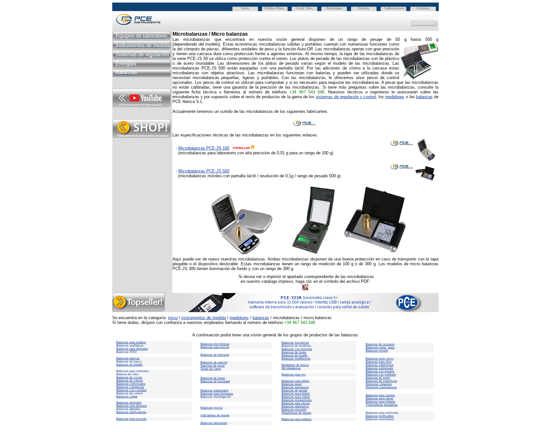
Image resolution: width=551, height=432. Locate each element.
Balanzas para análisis (131, 342)
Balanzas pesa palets (296, 397)
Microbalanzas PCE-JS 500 (203, 171)
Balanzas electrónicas (215, 344)
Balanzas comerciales (130, 383)
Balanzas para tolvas (379, 398)
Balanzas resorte (377, 350)
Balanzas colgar (126, 396)
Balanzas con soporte (380, 371)
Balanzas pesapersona (297, 400)
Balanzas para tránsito (380, 401)
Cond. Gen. (304, 8)
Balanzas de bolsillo (129, 364)
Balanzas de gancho (214, 362)
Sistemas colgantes (379, 384)
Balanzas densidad (128, 402)
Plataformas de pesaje (296, 412)
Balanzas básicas (128, 358)
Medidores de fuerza (295, 365)
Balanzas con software (381, 374)
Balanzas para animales (132, 348)
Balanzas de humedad (215, 381)
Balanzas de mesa (294, 352)
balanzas (424, 96)
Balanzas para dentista (131, 405)
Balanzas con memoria (297, 349)
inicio (173, 317)
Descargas (334, 8)
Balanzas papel (292, 384)
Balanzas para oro (293, 374)
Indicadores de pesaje (215, 415)
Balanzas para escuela (131, 419)
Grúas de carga (211, 368)
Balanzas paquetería (295, 387)
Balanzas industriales (215, 390)
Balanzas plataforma (295, 406)
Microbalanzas (291, 368)
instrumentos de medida (203, 317)
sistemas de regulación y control (346, 96)
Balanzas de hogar (213, 378)
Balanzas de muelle (294, 355)
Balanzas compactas (130, 387)
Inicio (245, 8)
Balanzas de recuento (380, 344)
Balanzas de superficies (381, 381)
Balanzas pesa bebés (296, 393)
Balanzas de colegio (129, 380)
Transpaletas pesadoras (382, 404)
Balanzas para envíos (215, 347)
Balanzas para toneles (380, 395)
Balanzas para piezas (296, 403)
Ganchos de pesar (213, 365)
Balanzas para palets (295, 381)
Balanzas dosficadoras (131, 412)
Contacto (423, 8)
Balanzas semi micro (379, 358)
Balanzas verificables (380, 416)
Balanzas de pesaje (294, 390)
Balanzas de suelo (378, 377)
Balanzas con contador (131, 390)
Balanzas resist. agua (380, 347)
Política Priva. (274, 8)
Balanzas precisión (294, 409)
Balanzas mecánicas (295, 342)
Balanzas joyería (212, 407)
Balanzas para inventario (217, 393)
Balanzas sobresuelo (379, 368)
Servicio (363, 8)
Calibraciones (394, 8)
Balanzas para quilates (297, 419)
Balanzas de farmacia (215, 354)
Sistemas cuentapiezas (381, 387)
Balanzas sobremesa (379, 365)
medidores (394, 96)
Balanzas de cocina (129, 377)
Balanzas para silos (379, 361)
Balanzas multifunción (296, 358)
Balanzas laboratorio (214, 423)
